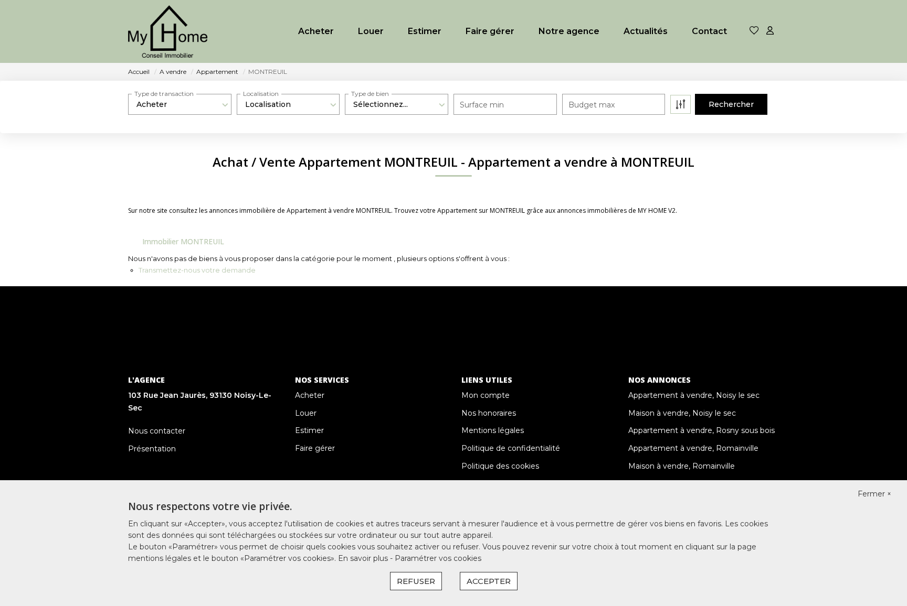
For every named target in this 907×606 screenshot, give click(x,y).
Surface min (482, 105)
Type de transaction (164, 94)
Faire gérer (490, 31)
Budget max (591, 105)
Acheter (316, 31)
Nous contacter (156, 431)
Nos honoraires (488, 413)
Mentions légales (492, 430)
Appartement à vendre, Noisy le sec (694, 395)
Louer (371, 31)
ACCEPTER (489, 581)
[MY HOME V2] (167, 31)
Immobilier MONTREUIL (183, 241)
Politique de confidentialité (510, 448)
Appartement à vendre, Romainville (693, 448)
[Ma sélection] (754, 31)
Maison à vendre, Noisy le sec (682, 413)
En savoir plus (364, 558)
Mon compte (485, 395)
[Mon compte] (770, 31)
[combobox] (180, 104)
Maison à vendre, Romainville (681, 466)
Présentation (152, 448)
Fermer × (874, 494)
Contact (709, 31)
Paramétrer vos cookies (438, 558)
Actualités (646, 31)
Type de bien (370, 94)
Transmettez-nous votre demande (197, 270)
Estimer (424, 31)
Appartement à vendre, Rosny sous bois (701, 430)
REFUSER (416, 581)
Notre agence (569, 31)
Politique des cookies (500, 466)
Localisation (261, 94)
